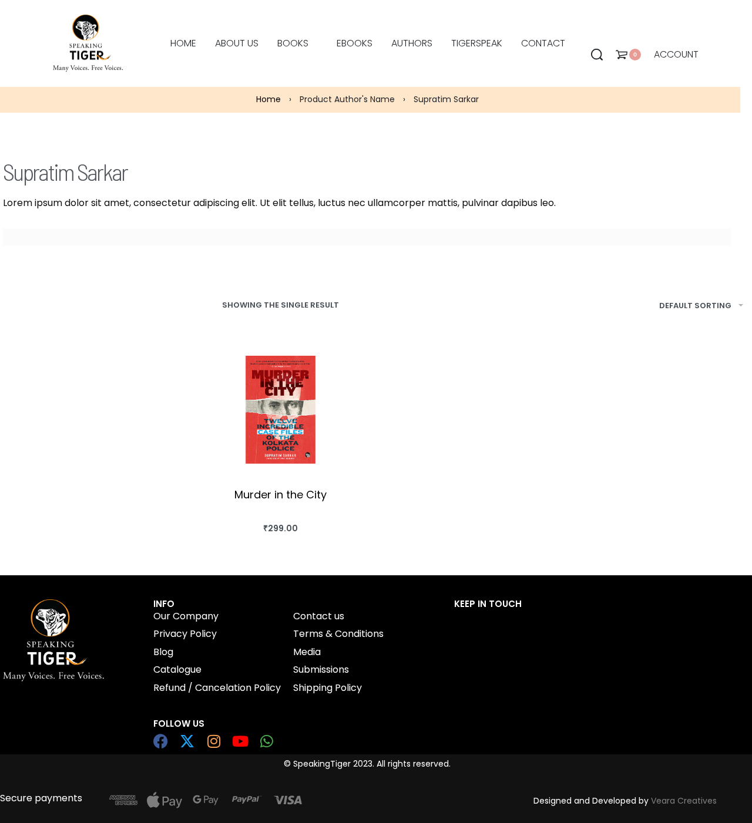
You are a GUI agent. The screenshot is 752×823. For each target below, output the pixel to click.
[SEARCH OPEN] (596, 54)
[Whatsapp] (266, 741)
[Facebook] (160, 741)
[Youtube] (240, 741)
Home (268, 99)
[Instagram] (213, 741)
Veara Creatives (684, 801)
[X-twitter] (187, 741)
